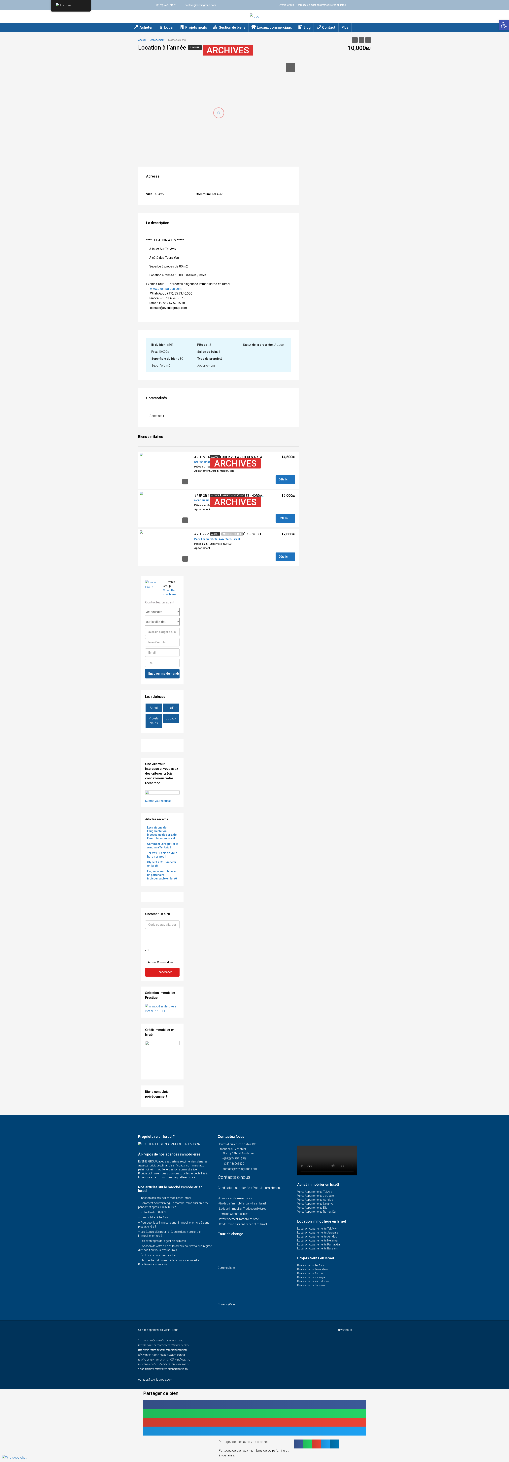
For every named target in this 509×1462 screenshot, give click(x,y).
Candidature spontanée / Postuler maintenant (249, 1188)
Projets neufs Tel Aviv (310, 1265)
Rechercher (164, 972)
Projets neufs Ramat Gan (313, 1281)
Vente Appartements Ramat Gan (317, 1211)
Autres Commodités (160, 962)
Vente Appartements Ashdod (315, 1199)
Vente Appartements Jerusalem (316, 1195)
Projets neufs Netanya (311, 1277)
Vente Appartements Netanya (315, 1203)
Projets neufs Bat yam (311, 1285)
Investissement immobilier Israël (239, 1219)
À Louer (195, 47)
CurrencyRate (226, 1267)
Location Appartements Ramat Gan (319, 1244)
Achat (154, 708)
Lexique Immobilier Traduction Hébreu (242, 1208)
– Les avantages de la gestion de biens (162, 1240)
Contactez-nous (235, 1177)
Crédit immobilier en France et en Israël (243, 1224)
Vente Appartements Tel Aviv (314, 1191)
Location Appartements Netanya (317, 1240)
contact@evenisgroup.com (239, 1168)
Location (171, 708)
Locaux (171, 718)
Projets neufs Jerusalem (312, 1269)
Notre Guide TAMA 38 (154, 1212)
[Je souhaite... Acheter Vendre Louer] (162, 612)
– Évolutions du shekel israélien (157, 1255)
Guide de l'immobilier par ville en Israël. (242, 1203)
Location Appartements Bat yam (317, 1248)
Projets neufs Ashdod (310, 1273)
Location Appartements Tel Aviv (317, 1228)
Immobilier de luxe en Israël (236, 1198)
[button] (254, 1404)
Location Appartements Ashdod (317, 1236)
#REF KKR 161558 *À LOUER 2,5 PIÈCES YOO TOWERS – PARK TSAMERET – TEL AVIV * (256, 534)
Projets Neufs (154, 720)
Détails (283, 479)
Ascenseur (157, 416)
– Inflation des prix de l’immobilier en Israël (164, 1197)
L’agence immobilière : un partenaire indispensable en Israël (162, 875)
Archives (228, 50)
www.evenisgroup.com (166, 289)
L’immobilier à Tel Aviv (154, 1217)
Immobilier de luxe (232, 534)
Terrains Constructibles (233, 1213)
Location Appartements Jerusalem (318, 1232)
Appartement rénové (233, 495)
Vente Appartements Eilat (312, 1207)
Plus (345, 27)
